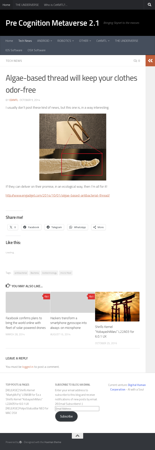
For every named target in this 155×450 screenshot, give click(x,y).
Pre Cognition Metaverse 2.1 (53, 22)
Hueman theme (52, 442)
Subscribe (66, 416)
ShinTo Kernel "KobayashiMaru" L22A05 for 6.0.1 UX (24, 401)
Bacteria (35, 273)
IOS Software (13, 50)
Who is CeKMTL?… (55, 4)
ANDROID (43, 40)
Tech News (25, 40)
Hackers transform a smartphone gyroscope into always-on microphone (68, 323)
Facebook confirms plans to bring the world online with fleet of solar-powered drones (26, 323)
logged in (27, 366)
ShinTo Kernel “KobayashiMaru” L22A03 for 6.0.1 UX (114, 331)
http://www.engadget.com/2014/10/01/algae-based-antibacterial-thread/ (58, 195)
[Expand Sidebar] (150, 60)
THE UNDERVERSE (27, 4)
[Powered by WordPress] (20, 442)
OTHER (83, 40)
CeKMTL (101, 40)
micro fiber (65, 273)
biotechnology (49, 273)
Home (6, 4)
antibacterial (21, 273)
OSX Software (37, 50)
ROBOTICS (64, 40)
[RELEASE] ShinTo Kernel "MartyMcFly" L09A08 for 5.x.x (23, 392)
